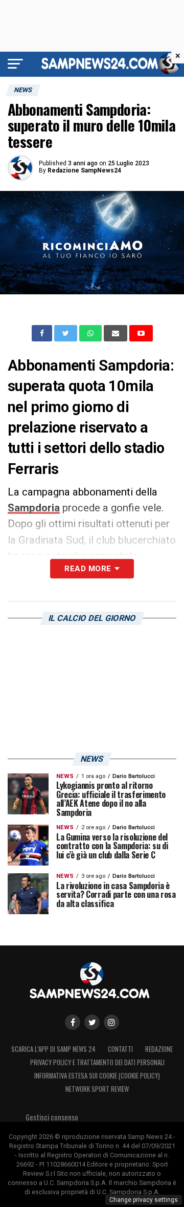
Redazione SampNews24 (84, 170)
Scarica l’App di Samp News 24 (53, 1049)
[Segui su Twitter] (92, 1022)
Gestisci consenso (52, 1117)
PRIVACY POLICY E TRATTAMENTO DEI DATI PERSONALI (97, 1062)
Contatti (120, 1049)
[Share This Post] (91, 333)
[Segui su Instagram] (111, 1022)
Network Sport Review (97, 1089)
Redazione (159, 1049)
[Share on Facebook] (43, 333)
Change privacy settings (143, 1199)
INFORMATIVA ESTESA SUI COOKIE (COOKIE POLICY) (97, 1076)
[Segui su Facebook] (72, 1022)
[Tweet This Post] (66, 333)
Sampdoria (34, 508)
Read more (87, 568)
